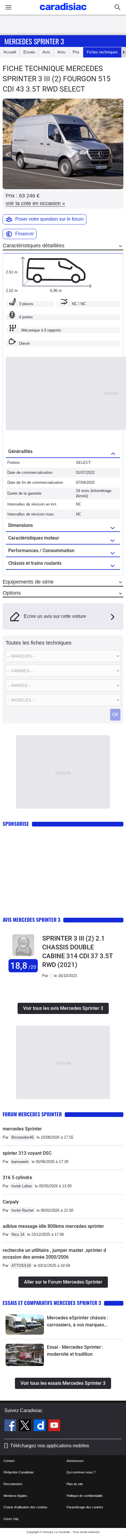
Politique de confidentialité (85, 1495)
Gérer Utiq (11, 1519)
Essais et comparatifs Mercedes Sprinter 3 (52, 1302)
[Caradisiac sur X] (25, 1426)
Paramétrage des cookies (85, 1507)
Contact (9, 1461)
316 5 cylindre (17, 1177)
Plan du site (75, 1484)
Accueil (10, 52)
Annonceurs (75, 1461)
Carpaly (11, 1202)
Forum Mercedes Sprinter (32, 1114)
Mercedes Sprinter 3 (34, 41)
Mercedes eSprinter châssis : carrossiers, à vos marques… (77, 1321)
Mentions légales (15, 1495)
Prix (76, 52)
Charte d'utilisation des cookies (25, 1507)
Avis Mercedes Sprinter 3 (31, 919)
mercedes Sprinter (22, 1129)
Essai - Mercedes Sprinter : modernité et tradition (75, 1350)
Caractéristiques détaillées (33, 246)
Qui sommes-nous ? (81, 1472)
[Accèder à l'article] (25, 1324)
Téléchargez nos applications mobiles (49, 1445)
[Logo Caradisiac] (63, 12)
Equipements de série (28, 582)
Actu (61, 52)
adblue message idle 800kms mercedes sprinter (53, 1226)
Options (12, 593)
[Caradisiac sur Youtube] (54, 1426)
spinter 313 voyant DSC (27, 1153)
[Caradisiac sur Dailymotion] (40, 1426)
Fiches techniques (102, 52)
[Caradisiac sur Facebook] (11, 1426)
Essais (29, 52)
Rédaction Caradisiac (19, 1472)
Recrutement (13, 1484)
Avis (46, 52)
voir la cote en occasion (35, 203)
